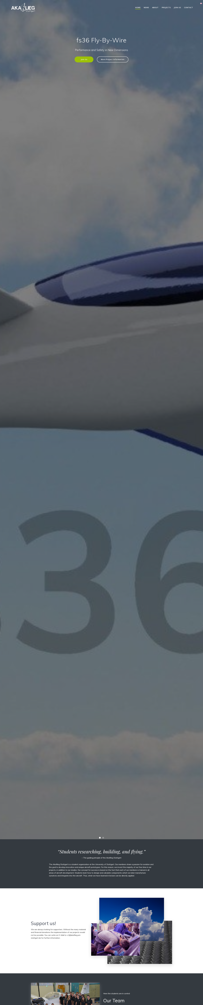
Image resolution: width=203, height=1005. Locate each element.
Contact (188, 7)
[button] (100, 1003)
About (155, 7)
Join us (177, 7)
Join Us (84, 59)
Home (138, 7)
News (146, 7)
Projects (166, 7)
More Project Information (112, 59)
